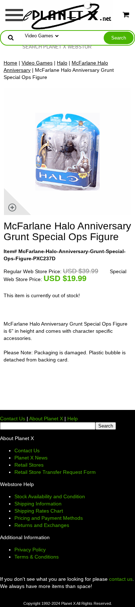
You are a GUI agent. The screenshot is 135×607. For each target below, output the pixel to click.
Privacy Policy (30, 549)
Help (72, 418)
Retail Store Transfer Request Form (55, 472)
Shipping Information (38, 503)
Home (10, 63)
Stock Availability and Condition (49, 496)
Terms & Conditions (36, 557)
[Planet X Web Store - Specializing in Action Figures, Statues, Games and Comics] (67, 15)
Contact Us (12, 418)
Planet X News (31, 458)
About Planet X (46, 418)
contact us (120, 579)
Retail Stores (29, 465)
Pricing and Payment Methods (48, 518)
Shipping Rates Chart (38, 511)
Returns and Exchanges (41, 525)
